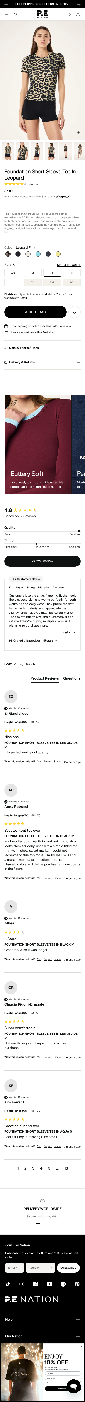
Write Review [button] (42, 561)
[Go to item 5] (65, 151)
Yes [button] (39, 761)
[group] (42, 510)
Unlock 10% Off (63, 1388)
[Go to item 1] (8, 151)
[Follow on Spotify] (63, 1284)
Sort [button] (8, 664)
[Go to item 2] (22, 151)
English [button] (67, 632)
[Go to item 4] (51, 151)
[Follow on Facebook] (35, 1284)
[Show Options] (52, 1268)
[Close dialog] (81, 1346)
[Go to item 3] (37, 151)
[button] (42, 184)
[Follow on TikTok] (7, 1284)
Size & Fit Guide (69, 264)
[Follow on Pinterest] (77, 1284)
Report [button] (48, 761)
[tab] (45, 679)
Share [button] (57, 761)
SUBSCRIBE (68, 1268)
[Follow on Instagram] (21, 1284)
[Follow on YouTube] (49, 1284)
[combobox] (37, 1268)
